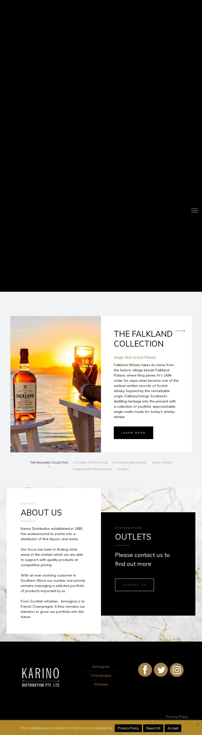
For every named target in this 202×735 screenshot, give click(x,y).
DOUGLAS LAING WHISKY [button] (130, 462)
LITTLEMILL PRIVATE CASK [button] (90, 462)
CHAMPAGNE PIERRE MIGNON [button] (92, 469)
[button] (183, 331)
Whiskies (101, 684)
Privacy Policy (177, 716)
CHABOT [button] (123, 469)
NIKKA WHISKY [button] (162, 462)
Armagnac (101, 666)
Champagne (101, 675)
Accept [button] (173, 728)
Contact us (134, 584)
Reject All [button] (153, 728)
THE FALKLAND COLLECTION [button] (49, 462)
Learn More (133, 432)
